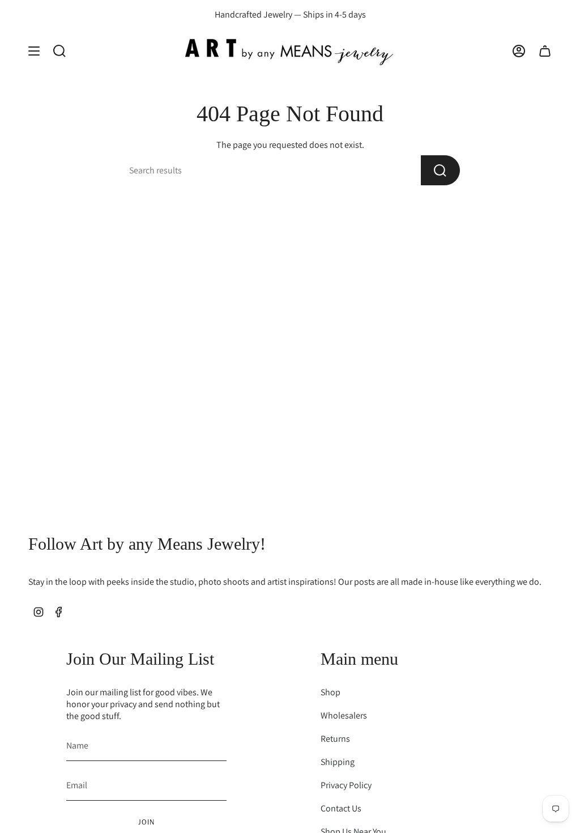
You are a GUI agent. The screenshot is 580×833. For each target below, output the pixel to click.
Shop (330, 692)
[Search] (440, 170)
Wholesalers (344, 715)
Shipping (338, 762)
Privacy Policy (346, 785)
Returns (335, 739)
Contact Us (341, 808)
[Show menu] (34, 50)
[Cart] (545, 50)
